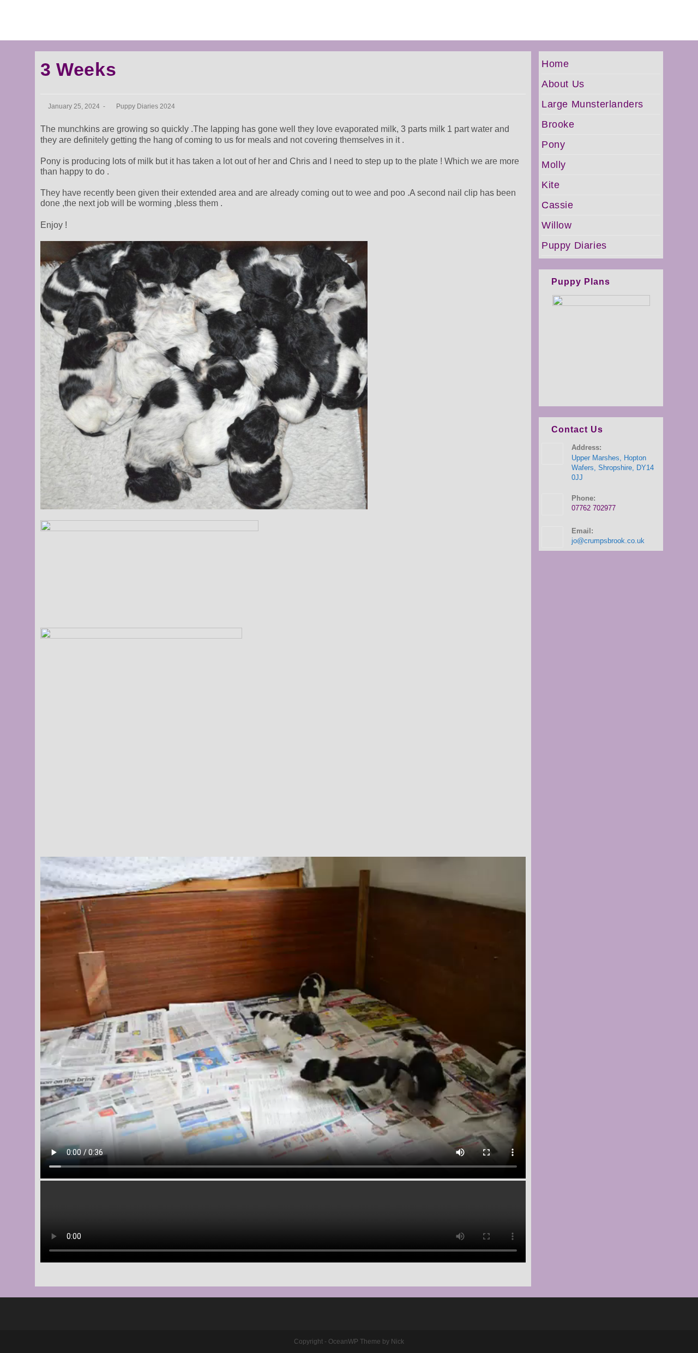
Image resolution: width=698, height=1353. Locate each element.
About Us (563, 84)
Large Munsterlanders (592, 104)
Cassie (557, 205)
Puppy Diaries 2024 (145, 106)
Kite (550, 184)
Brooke (558, 124)
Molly (553, 164)
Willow (556, 225)
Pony (553, 144)
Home (555, 63)
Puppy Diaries (574, 245)
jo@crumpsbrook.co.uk (608, 541)
